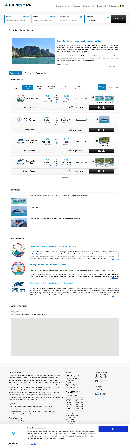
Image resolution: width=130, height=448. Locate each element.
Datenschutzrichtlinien (48, 411)
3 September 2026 (39, 87)
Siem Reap (35, 397)
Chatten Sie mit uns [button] (73, 378)
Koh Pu (11, 390)
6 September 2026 (76, 87)
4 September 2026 (51, 87)
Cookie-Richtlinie (13, 414)
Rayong (24, 397)
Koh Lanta (66, 162)
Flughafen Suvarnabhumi (29, 380)
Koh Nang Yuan (40, 387)
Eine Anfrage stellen (74, 376)
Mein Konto (103, 6)
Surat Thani (12, 399)
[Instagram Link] (105, 376)
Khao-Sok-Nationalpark (45, 382)
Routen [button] (67, 6)
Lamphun (59, 390)
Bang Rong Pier (46, 101)
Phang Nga (35, 254)
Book (101, 107)
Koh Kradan (40, 385)
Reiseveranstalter (42, 73)
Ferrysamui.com (13, 421)
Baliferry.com (23, 421)
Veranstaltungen (13, 409)
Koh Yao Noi (33, 390)
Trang (32, 399)
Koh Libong (12, 387)
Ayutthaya (18, 375)
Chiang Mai (57, 375)
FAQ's (49, 409)
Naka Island (28, 392)
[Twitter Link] (100, 376)
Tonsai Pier (66, 122)
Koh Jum (25, 385)
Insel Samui (12, 382)
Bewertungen (42, 409)
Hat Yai (40, 380)
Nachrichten (22, 409)
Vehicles (28, 73)
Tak (28, 399)
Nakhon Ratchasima (39, 392)
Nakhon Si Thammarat (52, 392)
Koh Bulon (12, 385)
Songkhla (42, 397)
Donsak (25, 377)
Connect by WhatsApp (74, 385)
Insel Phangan (53, 380)
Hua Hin (45, 380)
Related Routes (15, 73)
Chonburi (11, 377)
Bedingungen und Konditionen (31, 411)
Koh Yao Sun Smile (31, 98)
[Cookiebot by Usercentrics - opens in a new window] (13, 444)
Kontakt (28, 414)
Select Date (17, 87)
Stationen (86, 6)
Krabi (47, 390)
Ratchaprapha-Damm (15, 397)
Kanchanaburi (27, 382)
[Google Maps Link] (96, 380)
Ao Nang (11, 375)
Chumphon (18, 377)
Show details (31, 444)
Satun (29, 397)
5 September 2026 (64, 87)
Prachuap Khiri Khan (32, 395)
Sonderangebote (48, 406)
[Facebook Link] (96, 376)
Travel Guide (55, 409)
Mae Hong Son (19, 392)
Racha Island (43, 395)
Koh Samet (17, 390)
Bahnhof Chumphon (28, 375)
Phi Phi (117, 252)
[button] (117, 6)
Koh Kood (32, 385)
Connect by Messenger (70, 381)
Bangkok (50, 375)
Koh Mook (32, 387)
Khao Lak (34, 382)
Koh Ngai (49, 387)
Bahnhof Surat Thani (40, 375)
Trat (36, 399)
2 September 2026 (27, 87)
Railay (66, 98)
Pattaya (11, 395)
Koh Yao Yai (41, 390)
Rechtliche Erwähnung (15, 411)
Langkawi (11, 392)
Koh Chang (19, 385)
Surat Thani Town (21, 399)
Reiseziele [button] (76, 6)
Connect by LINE (73, 387)
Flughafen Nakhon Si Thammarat (37, 377)
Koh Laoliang (55, 385)
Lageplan (22, 414)
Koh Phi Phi (66, 120)
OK (113, 429)
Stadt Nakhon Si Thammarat (54, 397)
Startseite (59, 6)
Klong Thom (56, 382)
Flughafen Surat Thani (15, 380)
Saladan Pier (66, 165)
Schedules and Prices (28, 406)
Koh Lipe (19, 387)
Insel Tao (19, 382)
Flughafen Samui (53, 377)
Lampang (53, 390)
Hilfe (92, 6)
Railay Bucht (66, 101)
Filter (103, 87)
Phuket (47, 98)
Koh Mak (25, 387)
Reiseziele (18, 406)
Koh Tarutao (24, 390)
